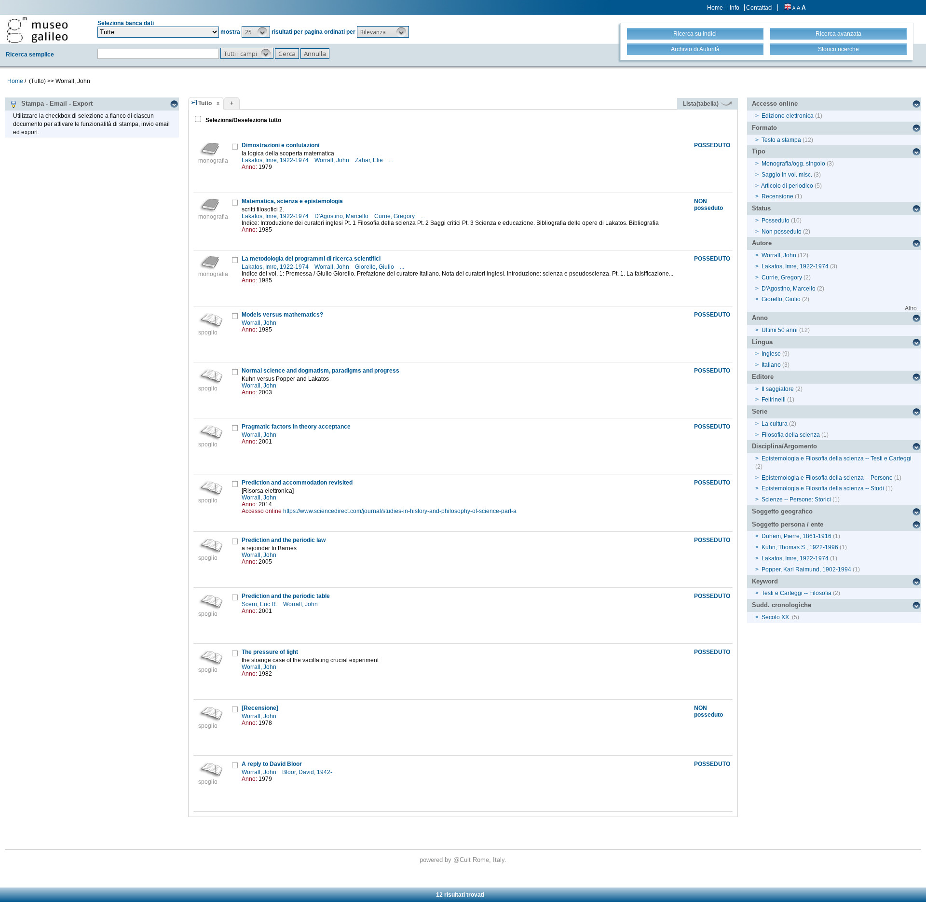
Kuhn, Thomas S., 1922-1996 (800, 547)
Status (761, 208)
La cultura (775, 423)
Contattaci (759, 7)
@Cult (463, 859)
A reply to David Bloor (272, 764)
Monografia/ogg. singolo (793, 163)
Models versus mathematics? (282, 314)
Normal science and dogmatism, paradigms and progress (320, 370)
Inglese (771, 353)
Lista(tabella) (701, 103)
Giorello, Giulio (375, 267)
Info (734, 7)
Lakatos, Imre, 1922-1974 (276, 160)
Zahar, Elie (369, 160)
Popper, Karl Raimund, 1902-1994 (806, 569)
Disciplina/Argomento (784, 446)
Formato (764, 127)
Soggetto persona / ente (787, 524)
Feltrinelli (774, 399)
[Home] (37, 29)
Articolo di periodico (787, 185)
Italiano (771, 364)
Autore (762, 243)
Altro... (913, 308)
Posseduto (776, 220)
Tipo (758, 151)
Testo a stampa (781, 140)
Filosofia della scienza (791, 434)
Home (715, 7)
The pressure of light (270, 652)
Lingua (762, 342)
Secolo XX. (776, 617)
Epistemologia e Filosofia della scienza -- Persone (827, 477)
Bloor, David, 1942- (308, 772)
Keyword (765, 581)
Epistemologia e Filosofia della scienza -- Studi (823, 488)
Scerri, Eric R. (260, 604)
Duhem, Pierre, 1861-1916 (796, 536)
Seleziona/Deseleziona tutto (242, 120)
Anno (760, 317)
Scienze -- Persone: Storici (796, 499)
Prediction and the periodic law (284, 540)
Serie (759, 411)
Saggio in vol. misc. (787, 174)
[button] (256, 32)
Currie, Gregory (395, 216)
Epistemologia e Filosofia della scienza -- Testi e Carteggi (837, 458)
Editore (763, 376)
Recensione (777, 196)
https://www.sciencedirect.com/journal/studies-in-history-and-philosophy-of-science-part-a (400, 511)
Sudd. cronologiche (781, 605)
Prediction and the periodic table (286, 596)
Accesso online (775, 103)
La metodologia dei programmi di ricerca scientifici (311, 258)
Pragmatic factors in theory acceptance (296, 426)
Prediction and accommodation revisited (297, 482)
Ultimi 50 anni (780, 330)
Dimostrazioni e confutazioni (280, 145)
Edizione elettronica (788, 115)
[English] (787, 7)
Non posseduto (782, 231)
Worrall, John (332, 160)
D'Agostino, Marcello (342, 216)
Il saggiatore (778, 389)
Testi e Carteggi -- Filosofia (796, 593)
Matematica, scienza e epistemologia (292, 201)
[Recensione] (260, 708)
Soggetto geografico (782, 511)
